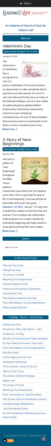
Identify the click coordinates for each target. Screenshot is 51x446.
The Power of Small (13, 274)
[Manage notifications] (43, 439)
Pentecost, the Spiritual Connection (22, 288)
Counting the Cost (12, 293)
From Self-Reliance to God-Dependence (24, 302)
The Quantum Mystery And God (19, 298)
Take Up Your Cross (13, 265)
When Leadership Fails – (16, 307)
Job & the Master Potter (15, 284)
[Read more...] (10, 129)
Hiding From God (12, 270)
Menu (27, 3)
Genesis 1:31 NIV (12, 206)
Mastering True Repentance (18, 279)
